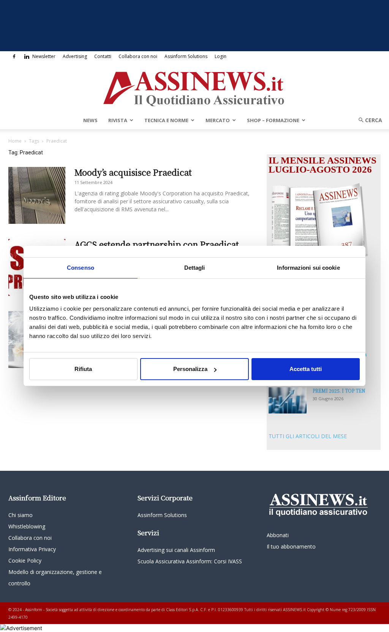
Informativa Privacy (32, 549)
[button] (368, 120)
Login (220, 56)
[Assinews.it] (194, 87)
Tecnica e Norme (166, 120)
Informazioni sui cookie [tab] (308, 267)
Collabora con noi (138, 56)
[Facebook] (14, 56)
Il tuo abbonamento (291, 546)
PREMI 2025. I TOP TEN (339, 390)
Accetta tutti (305, 369)
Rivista (117, 120)
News (90, 120)
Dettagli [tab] (194, 267)
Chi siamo (20, 515)
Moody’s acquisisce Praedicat (133, 172)
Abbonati (278, 535)
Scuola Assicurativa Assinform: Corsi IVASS (190, 561)
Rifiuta (83, 369)
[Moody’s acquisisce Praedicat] (36, 195)
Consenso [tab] (80, 267)
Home (15, 141)
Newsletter (43, 56)
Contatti (102, 56)
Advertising (75, 56)
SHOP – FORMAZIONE (273, 120)
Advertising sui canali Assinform (176, 549)
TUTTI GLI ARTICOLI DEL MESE (308, 436)
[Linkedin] (26, 56)
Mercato (218, 120)
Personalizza (190, 369)
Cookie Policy (24, 560)
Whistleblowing (26, 526)
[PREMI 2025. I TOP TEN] (288, 400)
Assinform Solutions (185, 56)
